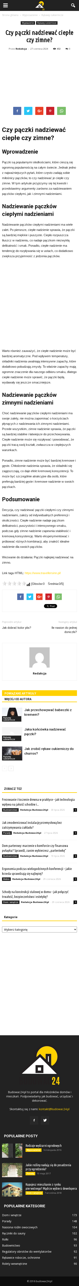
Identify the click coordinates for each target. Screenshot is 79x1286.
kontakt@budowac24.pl (54, 1109)
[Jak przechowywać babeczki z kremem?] (12, 715)
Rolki (5, 1239)
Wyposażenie (28, 22)
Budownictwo (10, 809)
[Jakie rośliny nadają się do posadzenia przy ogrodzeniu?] (12, 1170)
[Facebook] (34, 1120)
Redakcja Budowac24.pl (34, 809)
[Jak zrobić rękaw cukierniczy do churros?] (12, 753)
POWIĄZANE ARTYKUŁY (20, 693)
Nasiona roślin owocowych (19, 1227)
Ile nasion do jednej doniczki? (64, 630)
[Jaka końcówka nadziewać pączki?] (12, 734)
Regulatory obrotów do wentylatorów (26, 1251)
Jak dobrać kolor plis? (16, 628)
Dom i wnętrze (10, 902)
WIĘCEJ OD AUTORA (17, 699)
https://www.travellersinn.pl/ (43, 573)
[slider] (14, 583)
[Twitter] (45, 1120)
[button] (73, 5)
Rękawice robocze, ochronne (21, 1257)
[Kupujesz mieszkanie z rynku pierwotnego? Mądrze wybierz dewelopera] (12, 1189)
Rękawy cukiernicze (46, 22)
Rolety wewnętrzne (14, 1264)
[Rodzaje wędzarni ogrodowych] (12, 1151)
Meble (6, 879)
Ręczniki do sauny (13, 1233)
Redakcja (21, 48)
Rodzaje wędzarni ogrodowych (44, 1145)
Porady (7, 832)
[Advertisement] (39, 79)
